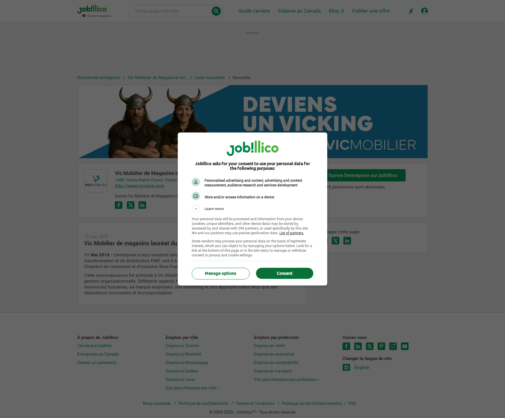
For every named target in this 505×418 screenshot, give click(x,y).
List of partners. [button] (291, 232)
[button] (252, 209)
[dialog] (252, 209)
